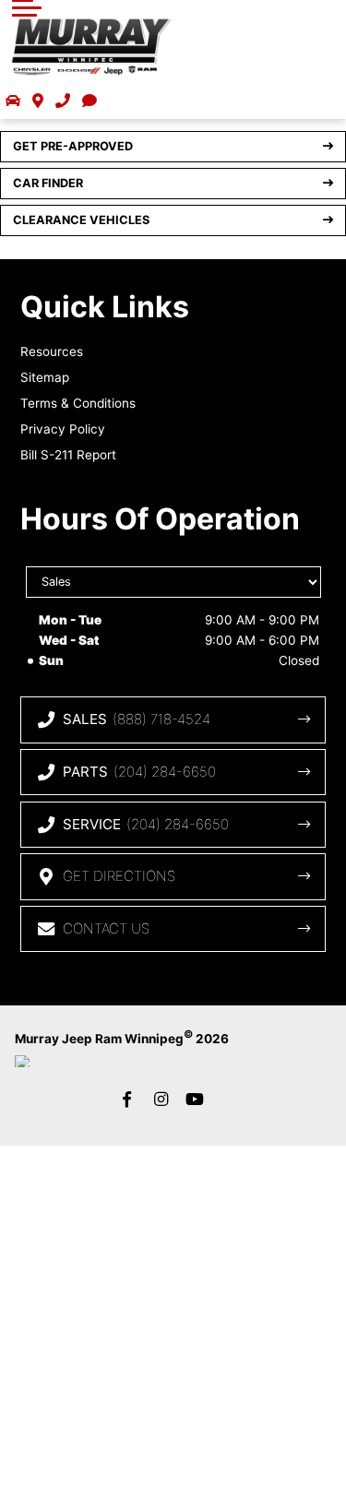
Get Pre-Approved (73, 146)
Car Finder (48, 183)
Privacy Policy (62, 429)
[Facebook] (127, 1098)
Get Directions (119, 876)
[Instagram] (161, 1098)
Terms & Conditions (78, 403)
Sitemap (44, 377)
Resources (51, 351)
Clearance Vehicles (81, 220)
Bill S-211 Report (68, 454)
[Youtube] (195, 1098)
